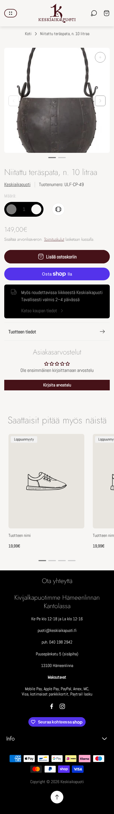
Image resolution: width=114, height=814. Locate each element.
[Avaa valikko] (10, 13)
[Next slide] (100, 101)
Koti (28, 33)
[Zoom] (100, 57)
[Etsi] (94, 13)
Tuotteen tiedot (22, 332)
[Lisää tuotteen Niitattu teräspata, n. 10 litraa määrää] (36, 209)
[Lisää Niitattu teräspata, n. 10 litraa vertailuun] (58, 209)
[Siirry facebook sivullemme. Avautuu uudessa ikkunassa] (52, 706)
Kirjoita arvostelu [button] (57, 385)
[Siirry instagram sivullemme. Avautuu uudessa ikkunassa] (62, 706)
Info (10, 738)
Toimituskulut (54, 239)
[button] (52, 157)
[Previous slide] (13, 101)
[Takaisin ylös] (57, 797)
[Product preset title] (46, 481)
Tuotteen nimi (19, 535)
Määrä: (10, 196)
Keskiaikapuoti (17, 184)
